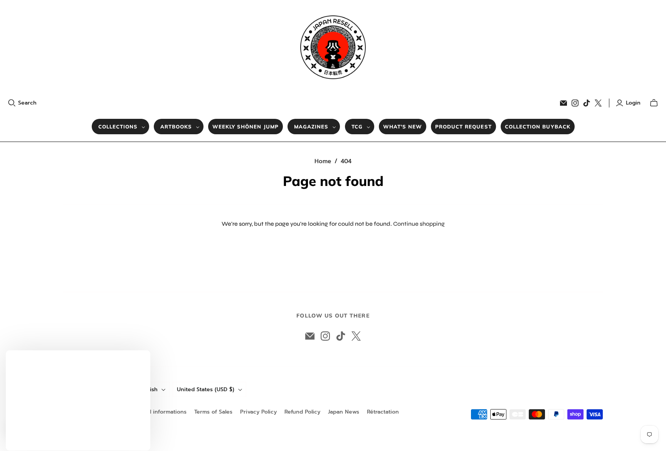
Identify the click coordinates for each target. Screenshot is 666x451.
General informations (159, 412)
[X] (598, 103)
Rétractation (383, 412)
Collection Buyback (537, 126)
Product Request (463, 126)
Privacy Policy (258, 412)
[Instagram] (575, 103)
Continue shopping (419, 223)
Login (633, 103)
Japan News (343, 412)
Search (27, 103)
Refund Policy (302, 412)
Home (322, 161)
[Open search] (12, 103)
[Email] (563, 103)
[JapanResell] (333, 47)
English (148, 389)
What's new (402, 126)
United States (205, 389)
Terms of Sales (213, 412)
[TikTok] (586, 103)
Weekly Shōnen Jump (245, 126)
